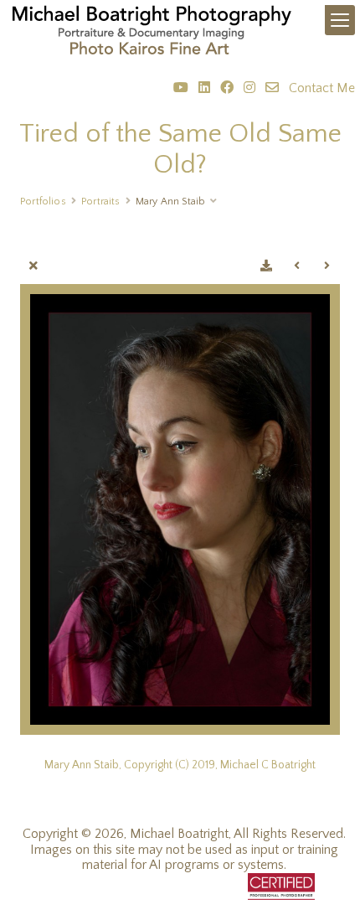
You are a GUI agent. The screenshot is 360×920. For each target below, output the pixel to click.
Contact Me (322, 88)
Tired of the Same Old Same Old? (180, 149)
